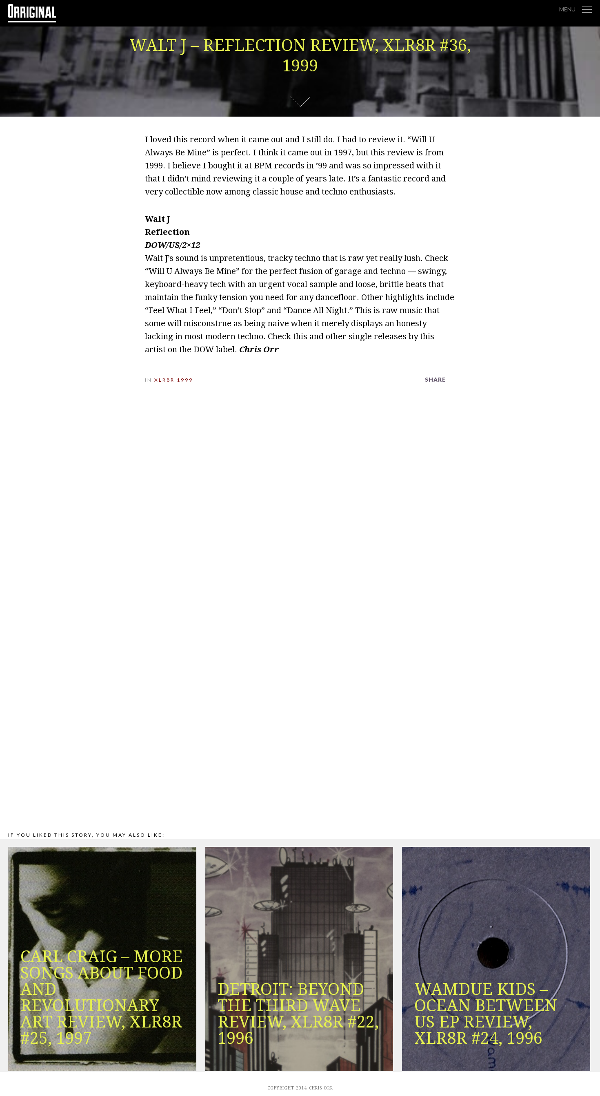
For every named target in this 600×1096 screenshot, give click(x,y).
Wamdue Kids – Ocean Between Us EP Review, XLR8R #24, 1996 (485, 1014)
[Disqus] (300, 504)
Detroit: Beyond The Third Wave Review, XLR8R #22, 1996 (298, 1014)
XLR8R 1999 (173, 380)
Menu (567, 9)
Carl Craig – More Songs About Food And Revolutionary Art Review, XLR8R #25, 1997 (101, 997)
